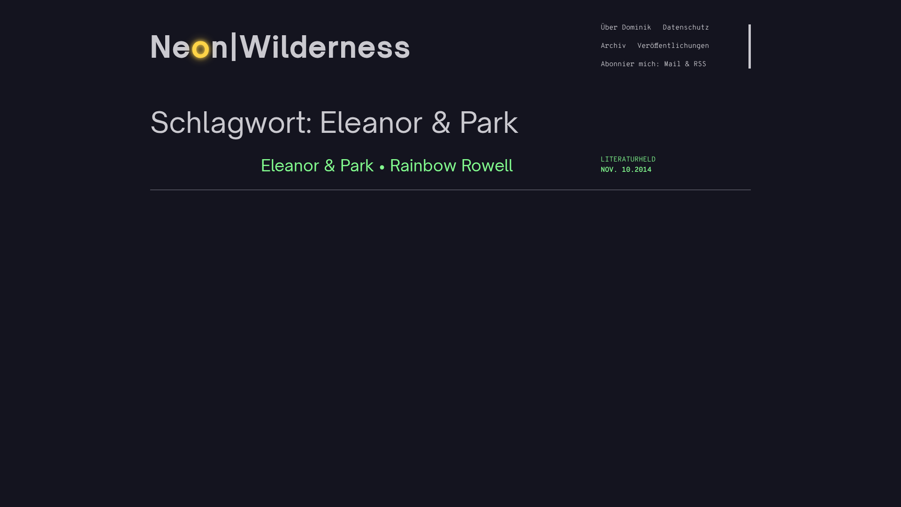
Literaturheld (628, 159)
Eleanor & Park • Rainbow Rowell (387, 165)
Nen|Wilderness (281, 46)
